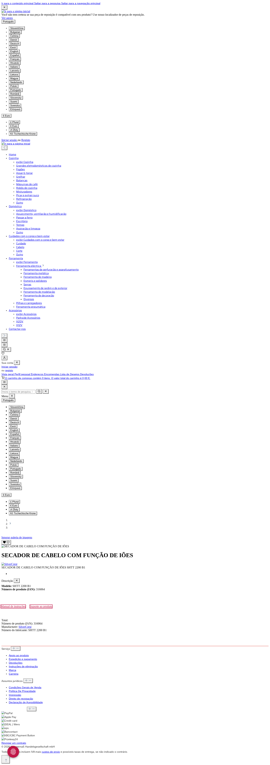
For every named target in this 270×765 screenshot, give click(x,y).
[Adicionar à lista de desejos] (6, 542)
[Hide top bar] (4, 7)
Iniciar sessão (9, 140)
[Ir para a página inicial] (15, 11)
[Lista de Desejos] (2, 353)
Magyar (14, 78)
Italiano (14, 66)
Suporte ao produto (41, 606)
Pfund (14, 122)
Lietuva (14, 74)
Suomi (13, 101)
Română (14, 93)
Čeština (14, 36)
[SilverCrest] (135, 564)
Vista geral (8, 374)
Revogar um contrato (13, 742)
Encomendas (52, 374)
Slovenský (15, 97)
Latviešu (14, 70)
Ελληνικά (15, 109)
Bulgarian (15, 32)
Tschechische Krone (23, 133)
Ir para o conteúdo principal (17, 3)
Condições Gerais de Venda (25, 687)
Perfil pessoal (23, 374)
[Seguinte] (4, 335)
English (14, 51)
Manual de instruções (13, 606)
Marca (12, 670)
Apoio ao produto (19, 655)
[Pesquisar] (6, 349)
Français (14, 59)
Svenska (15, 105)
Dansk (13, 39)
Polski (13, 86)
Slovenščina (16, 28)
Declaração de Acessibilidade (26, 702)
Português (15, 90)
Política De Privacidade (22, 691)
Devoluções (87, 374)
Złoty (14, 130)
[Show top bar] (4, 382)
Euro (13, 126)
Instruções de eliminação (23, 666)
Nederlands (16, 82)
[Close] (4, 387)
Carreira (13, 673)
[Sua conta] (4, 358)
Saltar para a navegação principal (80, 3)
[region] (135, 543)
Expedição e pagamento (23, 659)
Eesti (13, 47)
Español (14, 55)
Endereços (37, 374)
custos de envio (51, 751)
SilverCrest (25, 626)
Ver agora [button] (7, 17)
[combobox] (18, 392)
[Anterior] (4, 147)
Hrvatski (14, 63)
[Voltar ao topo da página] (5, 759)
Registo (25, 140)
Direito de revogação (21, 698)
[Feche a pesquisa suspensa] (46, 391)
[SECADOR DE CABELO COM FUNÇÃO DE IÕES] (35, 546)
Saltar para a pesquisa (47, 3)
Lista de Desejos (70, 374)
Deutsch (14, 43)
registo (9, 370)
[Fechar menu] (17, 362)
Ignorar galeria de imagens (16, 537)
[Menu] (4, 340)
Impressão (15, 694)
